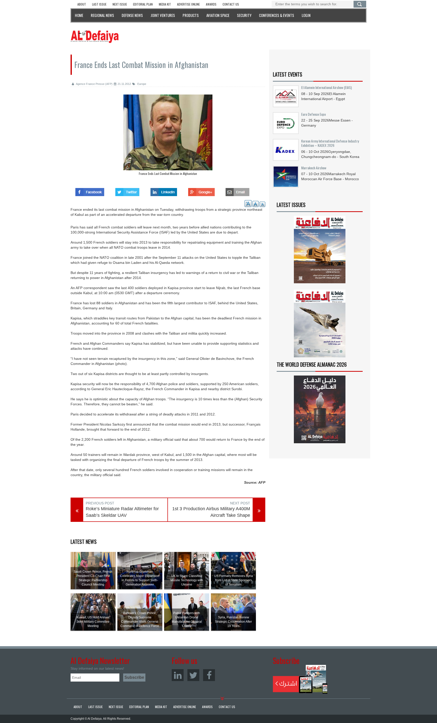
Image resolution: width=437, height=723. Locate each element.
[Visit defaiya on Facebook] (89, 191)
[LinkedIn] (178, 675)
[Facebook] (209, 675)
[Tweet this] (127, 191)
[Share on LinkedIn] (163, 191)
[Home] (95, 36)
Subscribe (300, 679)
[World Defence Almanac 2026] (320, 409)
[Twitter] (193, 675)
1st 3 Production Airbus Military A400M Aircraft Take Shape (211, 512)
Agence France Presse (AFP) (94, 83)
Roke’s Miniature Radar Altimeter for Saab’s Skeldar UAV (122, 512)
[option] (168, 136)
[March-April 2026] (320, 251)
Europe (141, 83)
